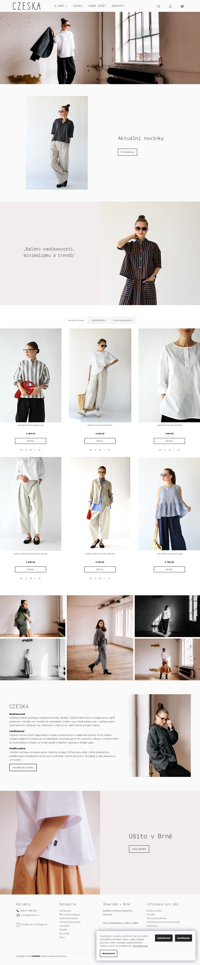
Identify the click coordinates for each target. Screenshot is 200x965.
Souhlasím (183, 938)
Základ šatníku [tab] (98, 320)
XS (21, 450)
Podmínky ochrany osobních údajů (163, 922)
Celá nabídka (139, 849)
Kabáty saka (65, 910)
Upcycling (64, 933)
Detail (30, 441)
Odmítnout (163, 938)
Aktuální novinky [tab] (76, 320)
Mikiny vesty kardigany (69, 914)
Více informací (140, 945)
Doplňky (63, 929)
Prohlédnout (127, 152)
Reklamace (152, 926)
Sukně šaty (64, 926)
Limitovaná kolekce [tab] (122, 320)
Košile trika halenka (68, 918)
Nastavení (108, 953)
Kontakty (151, 914)
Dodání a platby (154, 910)
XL (40, 450)
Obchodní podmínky (156, 918)
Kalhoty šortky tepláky (70, 922)
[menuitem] (61, 6)
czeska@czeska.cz (30, 915)
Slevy (62, 937)
